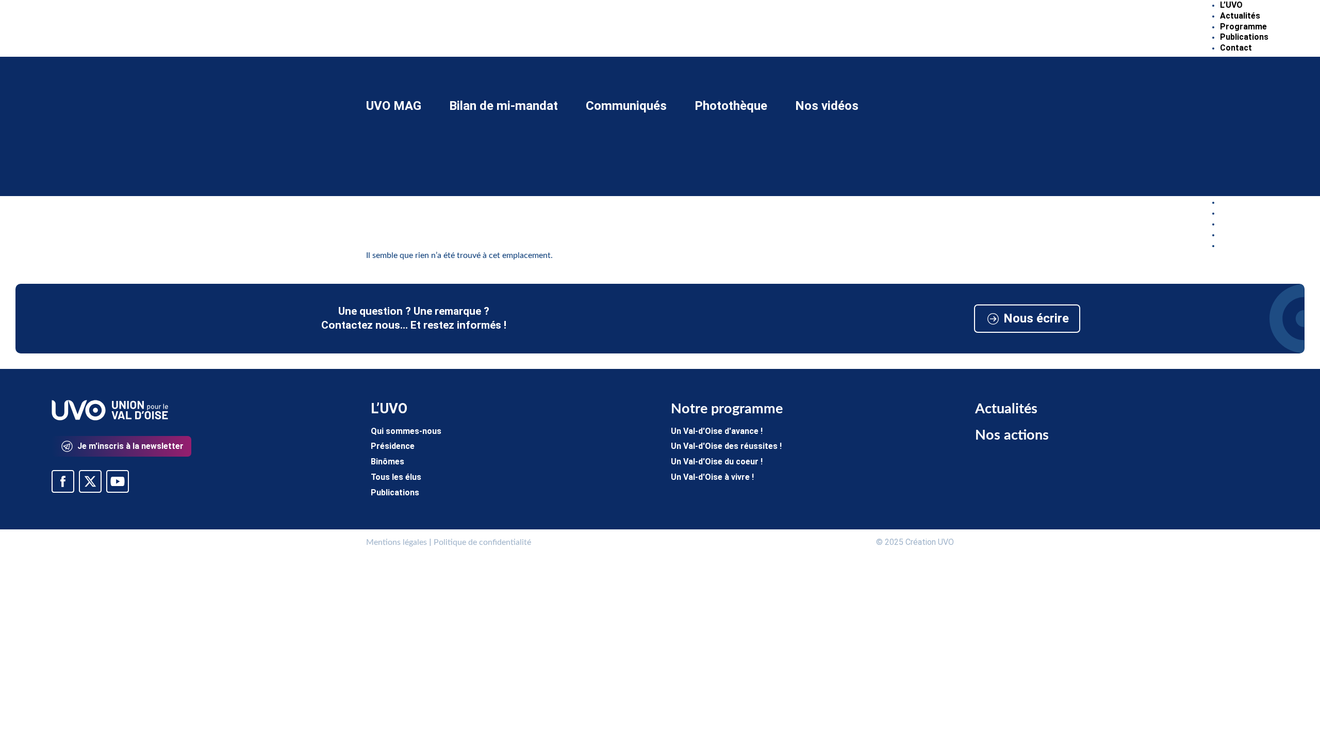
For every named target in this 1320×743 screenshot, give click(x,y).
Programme (1243, 26)
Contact (1236, 48)
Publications (1244, 37)
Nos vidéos (827, 105)
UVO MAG (393, 105)
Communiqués (626, 105)
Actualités (1240, 16)
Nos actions (1012, 435)
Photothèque (731, 105)
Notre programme (727, 409)
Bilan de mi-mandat (503, 105)
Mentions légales (396, 542)
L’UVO (1231, 5)
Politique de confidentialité (482, 542)
